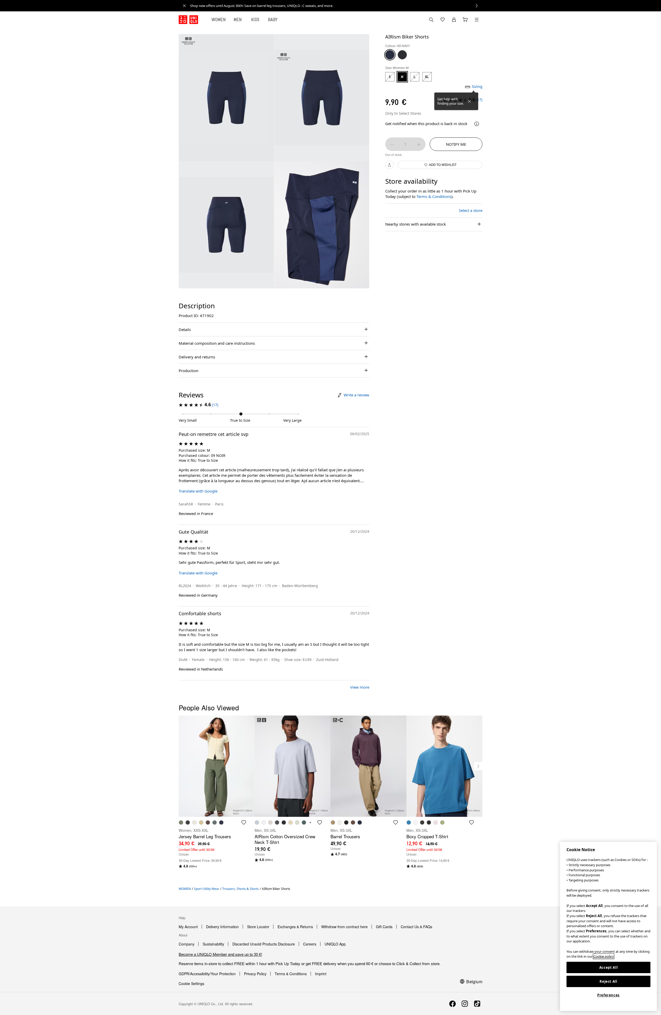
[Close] (469, 101)
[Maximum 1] (419, 144)
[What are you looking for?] (431, 19)
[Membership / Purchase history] (454, 19)
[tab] (218, 19)
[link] (336, 5)
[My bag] (465, 19)
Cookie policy (603, 956)
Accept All (608, 967)
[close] (184, 5)
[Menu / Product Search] (476, 19)
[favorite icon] (243, 822)
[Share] (389, 165)
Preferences (608, 995)
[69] (390, 54)
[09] (402, 54)
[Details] (476, 123)
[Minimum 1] (392, 144)
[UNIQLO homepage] (188, 19)
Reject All (608, 981)
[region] (608, 926)
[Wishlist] (442, 19)
